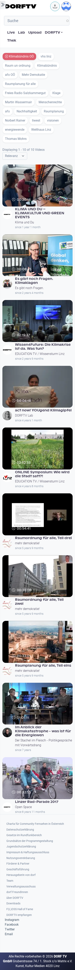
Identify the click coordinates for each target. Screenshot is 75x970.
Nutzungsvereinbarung (20, 858)
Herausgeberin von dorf (21, 875)
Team (9, 880)
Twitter (10, 929)
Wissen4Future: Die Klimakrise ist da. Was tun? (43, 347)
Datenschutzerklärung (20, 829)
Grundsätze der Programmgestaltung (29, 841)
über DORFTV (14, 898)
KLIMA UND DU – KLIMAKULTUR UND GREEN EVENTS (39, 213)
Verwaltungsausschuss (21, 886)
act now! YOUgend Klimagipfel (43, 410)
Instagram (12, 920)
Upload (35, 32)
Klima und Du (24, 222)
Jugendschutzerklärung (21, 846)
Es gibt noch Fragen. (29, 288)
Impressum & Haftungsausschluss (27, 852)
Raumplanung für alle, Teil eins (43, 665)
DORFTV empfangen (19, 915)
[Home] (26, 6)
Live (11, 32)
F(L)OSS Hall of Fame (19, 909)
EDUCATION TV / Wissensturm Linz (40, 354)
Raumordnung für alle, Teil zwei (39, 602)
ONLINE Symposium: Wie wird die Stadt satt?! (42, 474)
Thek (11, 40)
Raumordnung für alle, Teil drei (43, 538)
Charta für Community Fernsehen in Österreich (35, 824)
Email (9, 934)
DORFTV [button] (52, 32)
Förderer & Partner (17, 863)
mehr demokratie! (27, 543)
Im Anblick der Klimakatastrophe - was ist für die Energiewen (43, 731)
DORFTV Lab (24, 415)
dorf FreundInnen (17, 892)
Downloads (13, 903)
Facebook (12, 924)
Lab (21, 32)
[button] (55, 6)
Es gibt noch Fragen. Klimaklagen (34, 281)
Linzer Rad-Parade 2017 (36, 802)
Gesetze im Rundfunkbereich (24, 835)
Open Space (23, 807)
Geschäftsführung (17, 869)
